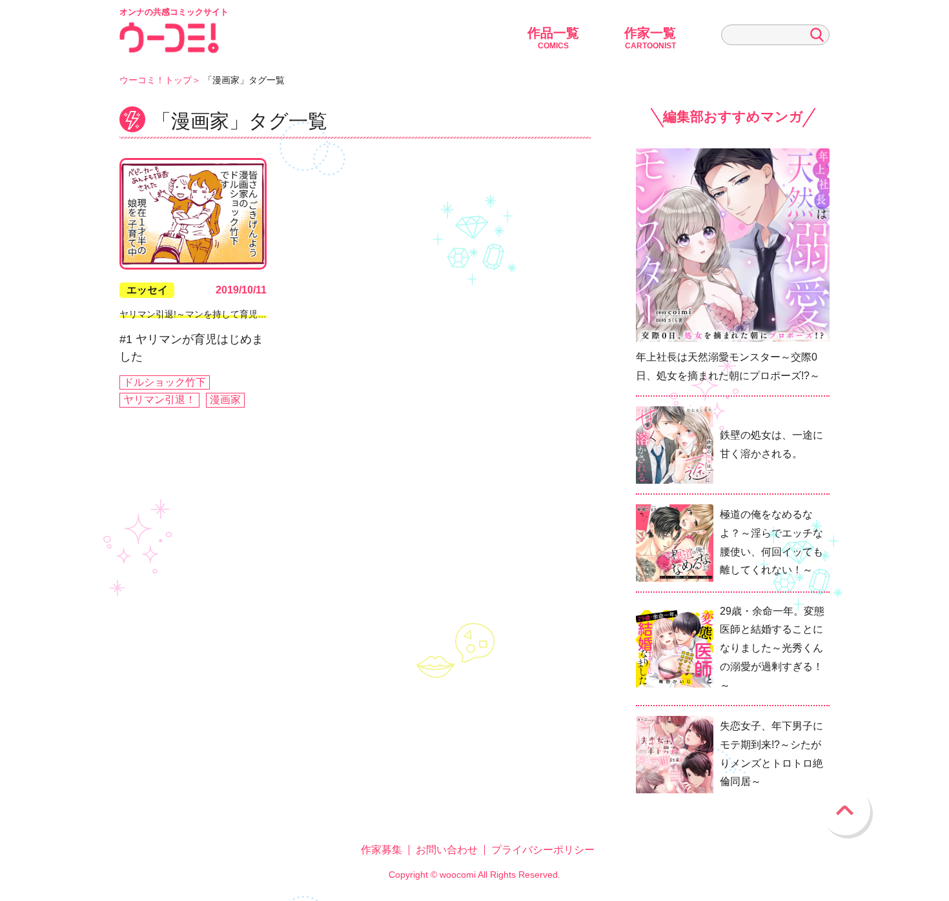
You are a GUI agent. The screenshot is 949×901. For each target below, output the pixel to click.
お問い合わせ (447, 849)
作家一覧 (650, 38)
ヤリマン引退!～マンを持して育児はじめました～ (220, 314)
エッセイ (147, 289)
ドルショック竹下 (164, 382)
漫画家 (225, 399)
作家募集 (381, 849)
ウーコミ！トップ (155, 80)
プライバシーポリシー (543, 849)
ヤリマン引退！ (159, 399)
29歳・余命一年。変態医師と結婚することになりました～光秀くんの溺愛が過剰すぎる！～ (772, 648)
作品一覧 (553, 38)
